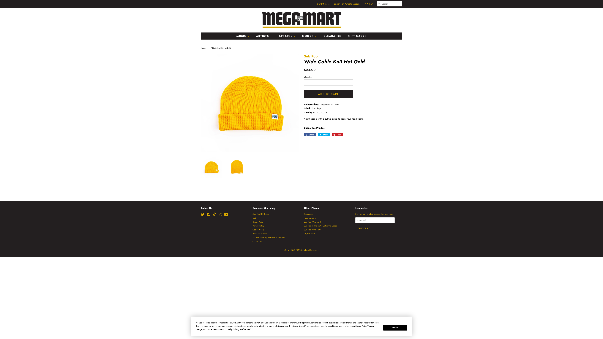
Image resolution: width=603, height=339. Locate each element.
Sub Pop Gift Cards (261, 214)
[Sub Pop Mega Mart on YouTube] (226, 215)
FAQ (254, 217)
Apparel (286, 36)
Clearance (332, 36)
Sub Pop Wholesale (312, 229)
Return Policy (258, 221)
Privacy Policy (258, 225)
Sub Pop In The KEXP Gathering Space (320, 225)
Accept (395, 327)
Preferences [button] (245, 329)
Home (203, 48)
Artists (263, 36)
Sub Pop (311, 56)
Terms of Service (260, 233)
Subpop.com (309, 214)
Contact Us (257, 241)
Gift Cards (357, 36)
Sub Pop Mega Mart (309, 250)
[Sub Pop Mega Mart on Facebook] (208, 215)
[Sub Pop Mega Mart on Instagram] (220, 215)
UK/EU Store (323, 3)
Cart (371, 3)
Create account (352, 3)
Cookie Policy (258, 229)
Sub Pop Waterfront (312, 221)
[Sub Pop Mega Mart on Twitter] (202, 215)
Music (241, 36)
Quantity (308, 77)
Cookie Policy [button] (361, 326)
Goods (308, 36)
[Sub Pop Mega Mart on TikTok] (214, 215)
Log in (337, 3)
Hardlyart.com (310, 217)
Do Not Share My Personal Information (269, 237)
